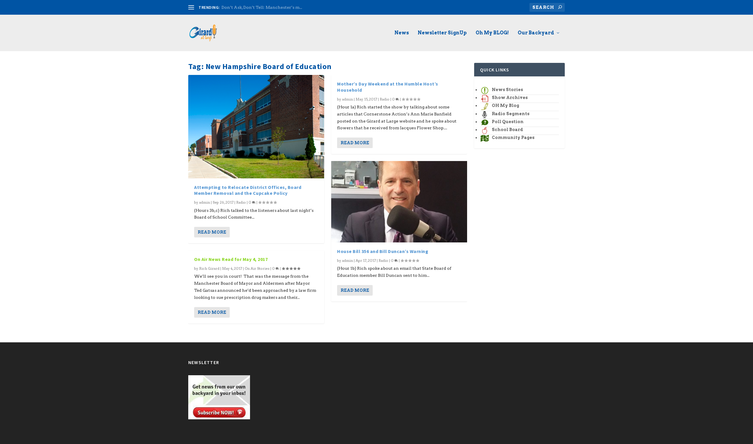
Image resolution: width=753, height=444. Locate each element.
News (401, 33)
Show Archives (510, 97)
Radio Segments (510, 113)
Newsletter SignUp (442, 33)
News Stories (507, 89)
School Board (507, 129)
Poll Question (508, 121)
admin (204, 202)
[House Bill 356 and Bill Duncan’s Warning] (399, 201)
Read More (212, 232)
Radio (241, 202)
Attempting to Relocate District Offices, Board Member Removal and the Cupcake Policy (247, 190)
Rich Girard (209, 268)
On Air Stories (257, 268)
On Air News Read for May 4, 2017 (231, 259)
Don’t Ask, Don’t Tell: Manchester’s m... (261, 7)
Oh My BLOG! (492, 33)
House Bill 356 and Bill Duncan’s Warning (382, 251)
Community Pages (513, 137)
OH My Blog (505, 105)
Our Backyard (536, 33)
